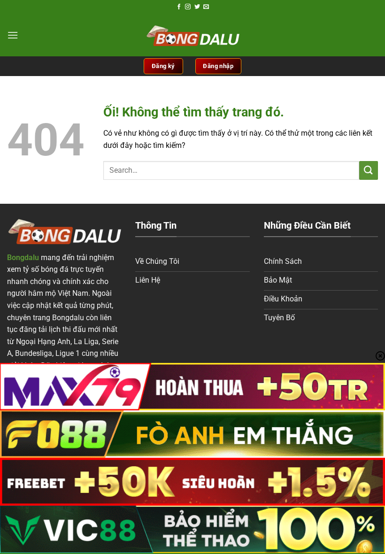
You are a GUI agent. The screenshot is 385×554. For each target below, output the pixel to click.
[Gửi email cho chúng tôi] (206, 7)
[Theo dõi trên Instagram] (188, 7)
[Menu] (12, 34)
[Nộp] (368, 170)
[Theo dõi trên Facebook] (179, 7)
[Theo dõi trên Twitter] (197, 7)
